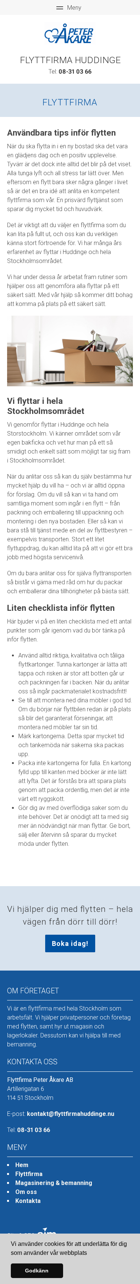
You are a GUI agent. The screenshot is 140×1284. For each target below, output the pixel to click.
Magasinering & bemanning (53, 1182)
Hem (21, 1165)
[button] (89, 1253)
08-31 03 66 (75, 71)
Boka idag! (70, 943)
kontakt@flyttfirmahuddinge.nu (70, 1113)
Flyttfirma (29, 1174)
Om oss (26, 1191)
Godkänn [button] (37, 1271)
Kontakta (28, 1200)
